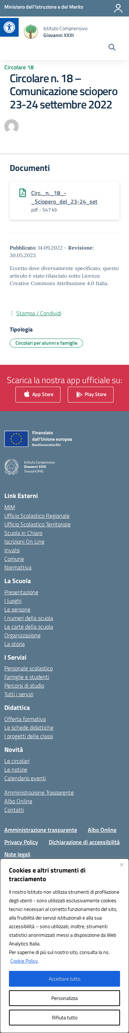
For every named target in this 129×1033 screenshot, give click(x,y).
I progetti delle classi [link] (28, 736)
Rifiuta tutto (64, 1017)
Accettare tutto (64, 978)
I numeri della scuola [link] (28, 618)
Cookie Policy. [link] (24, 960)
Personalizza (64, 998)
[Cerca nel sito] (112, 48)
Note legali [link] (17, 854)
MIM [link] (9, 507)
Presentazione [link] (21, 592)
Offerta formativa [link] (25, 719)
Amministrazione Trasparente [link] (39, 792)
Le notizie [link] (15, 769)
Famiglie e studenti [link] (26, 677)
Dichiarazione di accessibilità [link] (84, 842)
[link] (9, 27)
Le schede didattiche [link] (28, 727)
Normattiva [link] (18, 567)
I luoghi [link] (13, 600)
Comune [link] (14, 558)
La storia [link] (14, 643)
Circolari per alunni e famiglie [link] (46, 342)
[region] (64, 945)
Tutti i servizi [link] (18, 694)
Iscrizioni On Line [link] (24, 541)
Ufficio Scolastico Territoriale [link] (37, 524)
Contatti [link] (14, 809)
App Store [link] (42, 393)
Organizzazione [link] (22, 635)
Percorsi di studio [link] (24, 685)
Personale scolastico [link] (28, 668)
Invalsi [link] (12, 550)
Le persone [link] (17, 609)
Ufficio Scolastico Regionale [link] (37, 515)
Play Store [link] (94, 393)
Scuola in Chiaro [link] (23, 533)
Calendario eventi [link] (25, 778)
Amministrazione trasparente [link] (40, 829)
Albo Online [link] (18, 801)
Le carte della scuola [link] (28, 626)
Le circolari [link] (16, 761)
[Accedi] (118, 8)
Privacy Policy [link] (21, 842)
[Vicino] (121, 864)
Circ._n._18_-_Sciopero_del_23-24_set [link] (64, 197)
